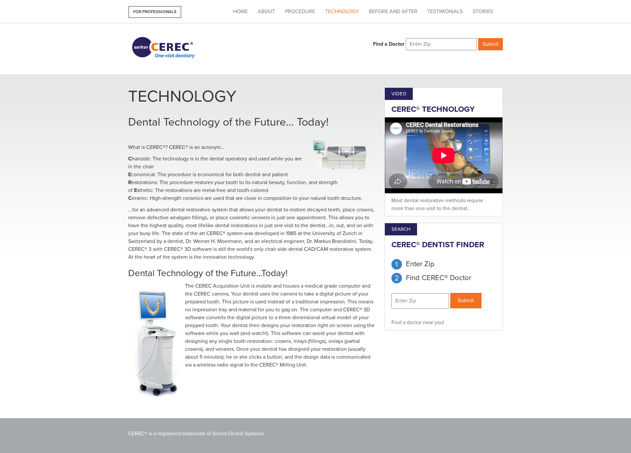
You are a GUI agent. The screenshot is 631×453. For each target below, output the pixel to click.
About (266, 11)
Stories (483, 11)
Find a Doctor (389, 44)
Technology (342, 11)
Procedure (300, 11)
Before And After (393, 11)
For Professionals (154, 11)
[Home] (171, 47)
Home (240, 11)
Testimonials (445, 11)
